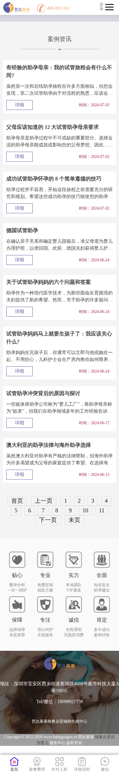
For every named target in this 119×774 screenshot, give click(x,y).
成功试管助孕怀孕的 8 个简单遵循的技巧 (53, 178)
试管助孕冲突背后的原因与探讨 (43, 393)
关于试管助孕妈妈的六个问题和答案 (48, 282)
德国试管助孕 (22, 230)
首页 (17, 500)
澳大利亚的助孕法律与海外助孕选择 (48, 445)
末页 (74, 520)
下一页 (48, 520)
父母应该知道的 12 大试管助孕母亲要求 (52, 127)
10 (85, 510)
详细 (19, 104)
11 (101, 510)
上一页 (44, 500)
